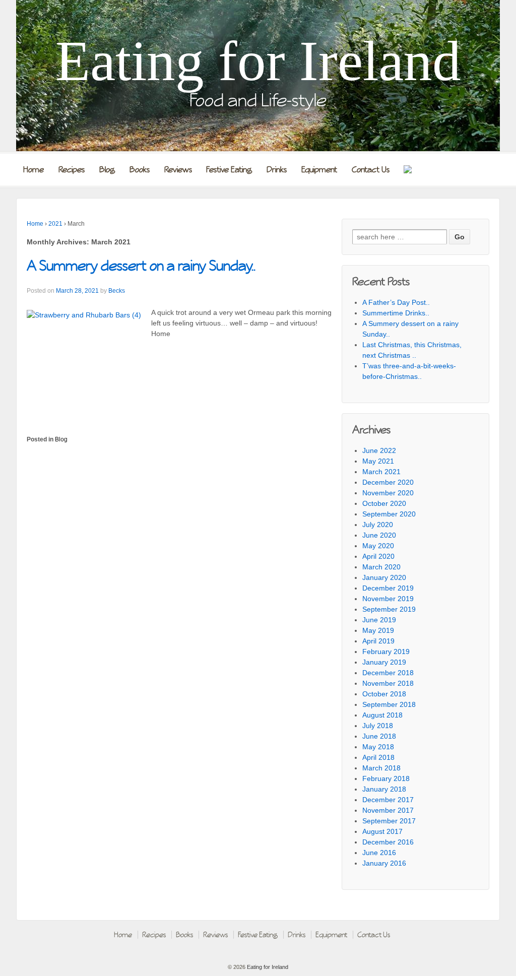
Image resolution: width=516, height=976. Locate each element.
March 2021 (381, 472)
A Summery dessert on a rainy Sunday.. (141, 265)
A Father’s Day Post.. (396, 302)
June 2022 (379, 450)
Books (140, 169)
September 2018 (389, 704)
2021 (55, 223)
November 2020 (388, 493)
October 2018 (384, 694)
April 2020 (378, 556)
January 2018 (384, 789)
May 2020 (378, 546)
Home (33, 169)
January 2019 (384, 662)
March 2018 (381, 768)
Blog (107, 169)
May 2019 (378, 630)
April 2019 (378, 641)
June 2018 (379, 736)
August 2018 (382, 715)
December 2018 (388, 673)
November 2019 (388, 599)
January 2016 (384, 863)
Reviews (178, 169)
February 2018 (386, 778)
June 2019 (379, 620)
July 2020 (377, 524)
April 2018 (378, 757)
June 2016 (379, 853)
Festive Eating (229, 169)
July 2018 (377, 726)
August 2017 (382, 831)
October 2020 (384, 503)
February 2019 (386, 651)
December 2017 (388, 800)
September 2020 (389, 514)
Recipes (71, 169)
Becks (116, 290)
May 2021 (378, 461)
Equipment (319, 169)
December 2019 (388, 588)
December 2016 (388, 842)
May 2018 (378, 747)
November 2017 (388, 810)
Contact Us (371, 169)
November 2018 (388, 683)
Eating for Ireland (258, 60)
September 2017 (389, 821)
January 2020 (384, 577)
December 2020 (388, 482)
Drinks (277, 169)
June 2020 (379, 535)
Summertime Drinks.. (395, 313)
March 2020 (381, 567)
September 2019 (389, 609)
